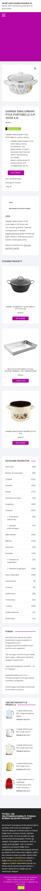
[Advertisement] (20, 39)
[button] (35, 69)
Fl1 (10, 186)
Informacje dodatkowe (19, 209)
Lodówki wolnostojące (13, 527)
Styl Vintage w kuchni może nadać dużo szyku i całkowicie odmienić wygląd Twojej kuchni (20, 657)
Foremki (8, 485)
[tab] (11, 203)
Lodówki (8, 510)
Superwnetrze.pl (12, 233)
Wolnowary (10, 618)
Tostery (8, 606)
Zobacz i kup (20, 381)
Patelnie (9, 553)
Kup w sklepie (16, 173)
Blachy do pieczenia (14, 473)
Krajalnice (9, 504)
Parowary (9, 547)
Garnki (17, 182)
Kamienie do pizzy (13, 498)
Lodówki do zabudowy (12, 518)
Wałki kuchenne (12, 612)
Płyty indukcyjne (12, 575)
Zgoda (21, 888)
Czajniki (8, 479)
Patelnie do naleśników (13, 561)
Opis (11, 202)
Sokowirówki (10, 581)
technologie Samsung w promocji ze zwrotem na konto (19, 688)
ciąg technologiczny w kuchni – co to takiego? (20, 667)
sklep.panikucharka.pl (16, 860)
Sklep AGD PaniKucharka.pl (17, 3)
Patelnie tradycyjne (17, 568)
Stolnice (8, 587)
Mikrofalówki (10, 534)
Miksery (8, 541)
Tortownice (10, 600)
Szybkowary (10, 593)
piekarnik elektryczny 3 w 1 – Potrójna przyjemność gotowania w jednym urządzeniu (19, 678)
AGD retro (9, 467)
